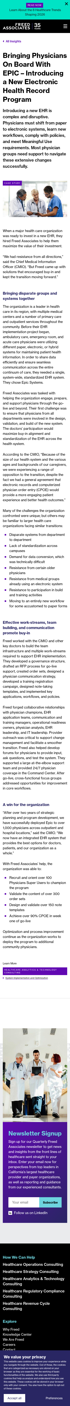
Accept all (14, 1398)
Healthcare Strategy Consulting (31, 1271)
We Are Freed (13, 1339)
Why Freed (11, 1329)
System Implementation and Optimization (26, 978)
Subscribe (50, 1202)
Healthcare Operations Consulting (33, 1264)
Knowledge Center (17, 1334)
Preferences (54, 1398)
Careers (9, 1344)
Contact (9, 1350)
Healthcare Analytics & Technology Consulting (30, 971)
